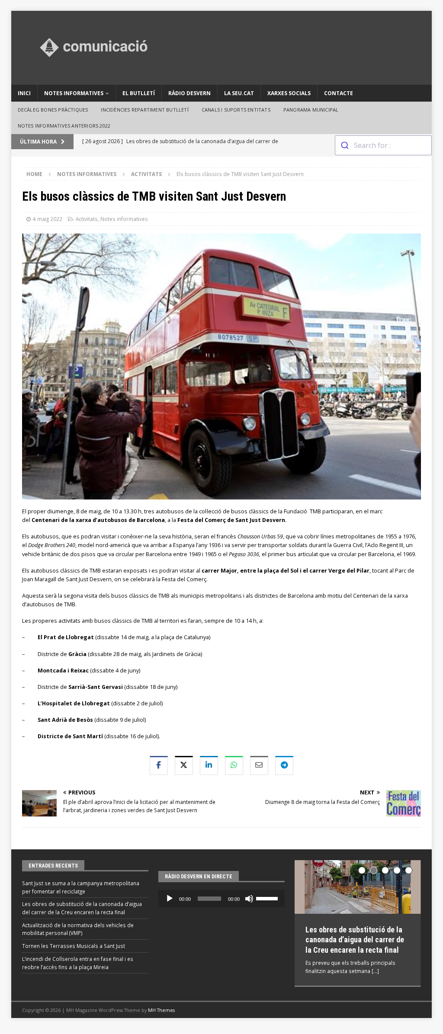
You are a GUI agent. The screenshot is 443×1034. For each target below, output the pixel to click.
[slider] (268, 898)
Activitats (87, 218)
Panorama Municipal (311, 109)
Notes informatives (73, 93)
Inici (24, 93)
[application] (221, 898)
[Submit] (344, 145)
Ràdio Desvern (189, 93)
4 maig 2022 (47, 218)
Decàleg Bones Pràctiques (53, 109)
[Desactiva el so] (249, 898)
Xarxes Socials (289, 93)
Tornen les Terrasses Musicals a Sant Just (73, 945)
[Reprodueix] (169, 898)
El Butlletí (138, 93)
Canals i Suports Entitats (236, 109)
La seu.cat (239, 93)
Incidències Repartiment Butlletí (144, 109)
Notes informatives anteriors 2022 (64, 125)
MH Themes (161, 1007)
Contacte (338, 93)
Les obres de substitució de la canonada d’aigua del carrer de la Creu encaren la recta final (354, 939)
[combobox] (383, 145)
